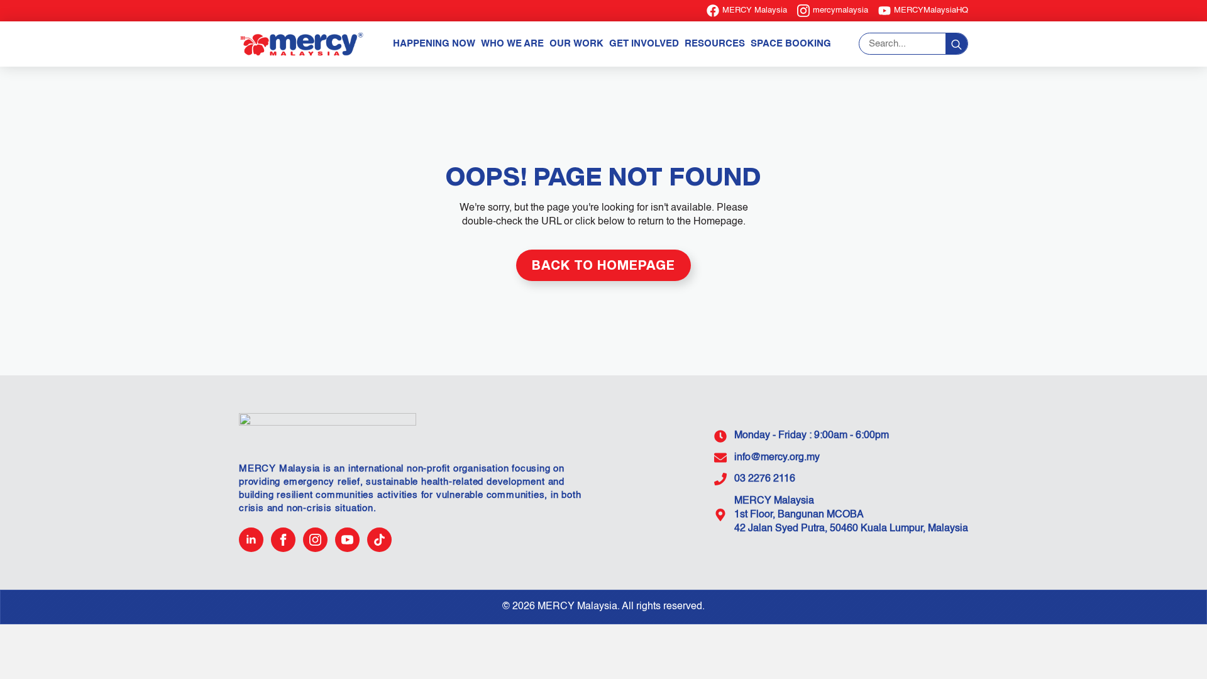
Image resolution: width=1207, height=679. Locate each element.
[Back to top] (1175, 647)
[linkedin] (251, 539)
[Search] (956, 44)
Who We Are (512, 43)
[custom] (379, 539)
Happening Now (434, 43)
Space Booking (791, 43)
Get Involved (644, 43)
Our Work (576, 43)
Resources (715, 43)
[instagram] (315, 539)
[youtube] (347, 539)
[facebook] (283, 539)
